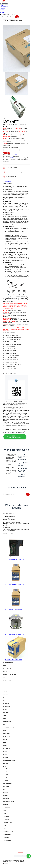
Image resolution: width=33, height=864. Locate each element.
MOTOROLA (7, 757)
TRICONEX (6, 825)
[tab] (17, 181)
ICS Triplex (6, 724)
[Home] (5, 850)
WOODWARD (7, 834)
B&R (4, 677)
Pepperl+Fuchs (7, 783)
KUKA (5, 739)
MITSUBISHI (14, 154)
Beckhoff (5, 683)
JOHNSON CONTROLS (9, 727)
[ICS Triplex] (13, 856)
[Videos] (5, 855)
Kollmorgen (6, 733)
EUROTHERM (7, 707)
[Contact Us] (5, 852)
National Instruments (9, 760)
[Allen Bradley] (13, 851)
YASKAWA (6, 837)
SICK (4, 813)
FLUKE (5, 710)
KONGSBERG (7, 736)
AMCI (5, 671)
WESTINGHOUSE (8, 831)
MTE (6, 777)
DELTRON (6, 695)
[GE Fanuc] (13, 854)
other (4, 766)
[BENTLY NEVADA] (13, 852)
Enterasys (7, 768)
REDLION (6, 798)
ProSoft (5, 795)
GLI (6, 771)
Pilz (4, 789)
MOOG (5, 754)
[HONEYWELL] (13, 855)
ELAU (4, 701)
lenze (4, 742)
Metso (6, 774)
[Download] (5, 854)
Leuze (5, 745)
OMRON (5, 763)
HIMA (5, 718)
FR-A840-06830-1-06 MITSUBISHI (14, 584)
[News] (5, 853)
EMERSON (6, 704)
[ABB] (13, 850)
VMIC (6, 780)
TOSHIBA (6, 819)
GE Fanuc (6, 715)
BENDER (5, 686)
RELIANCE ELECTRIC (9, 801)
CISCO (5, 692)
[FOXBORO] (13, 853)
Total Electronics (7, 822)
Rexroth (5, 804)
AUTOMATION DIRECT (10, 674)
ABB (4, 665)
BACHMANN (7, 680)
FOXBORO (6, 712)
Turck (5, 828)
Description (8, 181)
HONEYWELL (7, 721)
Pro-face (5, 792)
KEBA (5, 730)
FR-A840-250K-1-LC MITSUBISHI (14, 610)
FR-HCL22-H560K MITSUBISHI (13, 660)
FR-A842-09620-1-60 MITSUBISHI (14, 635)
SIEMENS (6, 816)
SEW (4, 810)
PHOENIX (6, 786)
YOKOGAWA (7, 840)
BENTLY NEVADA (8, 689)
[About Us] (5, 851)
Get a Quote (6, 153)
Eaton (5, 698)
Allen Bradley (7, 668)
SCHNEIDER (6, 807)
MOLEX (5, 751)
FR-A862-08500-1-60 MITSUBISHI (14, 559)
